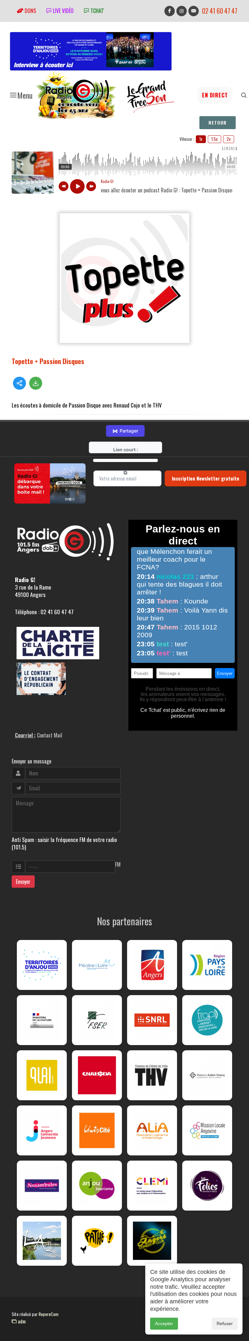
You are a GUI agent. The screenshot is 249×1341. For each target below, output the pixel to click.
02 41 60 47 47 (219, 11)
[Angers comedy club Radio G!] (152, 1241)
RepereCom (48, 1314)
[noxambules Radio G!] (42, 1185)
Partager (125, 431)
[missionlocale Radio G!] (207, 1130)
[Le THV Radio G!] (152, 1075)
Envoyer (23, 881)
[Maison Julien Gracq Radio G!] (207, 1075)
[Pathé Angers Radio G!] (97, 1241)
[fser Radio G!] (97, 1020)
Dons (29, 11)
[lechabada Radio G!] (97, 1075)
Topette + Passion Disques (48, 361)
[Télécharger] (35, 383)
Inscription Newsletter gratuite (205, 478)
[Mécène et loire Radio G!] (97, 965)
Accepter (164, 1323)
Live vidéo (63, 11)
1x (200, 139)
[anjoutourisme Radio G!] (97, 1185)
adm (21, 1321)
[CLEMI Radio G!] (152, 1185)
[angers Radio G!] (152, 965)
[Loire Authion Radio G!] (42, 1241)
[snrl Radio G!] (152, 1020)
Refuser (225, 1323)
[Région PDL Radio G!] (207, 965)
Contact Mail (49, 735)
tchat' (96, 11)
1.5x (214, 139)
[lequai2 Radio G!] (42, 1075)
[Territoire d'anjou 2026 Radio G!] (42, 965)
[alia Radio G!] (152, 1130)
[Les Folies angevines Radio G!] (207, 1185)
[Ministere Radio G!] (42, 1020)
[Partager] (19, 383)
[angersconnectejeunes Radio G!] (42, 1130)
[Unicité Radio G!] (97, 1130)
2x (229, 139)
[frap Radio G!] (207, 1020)
